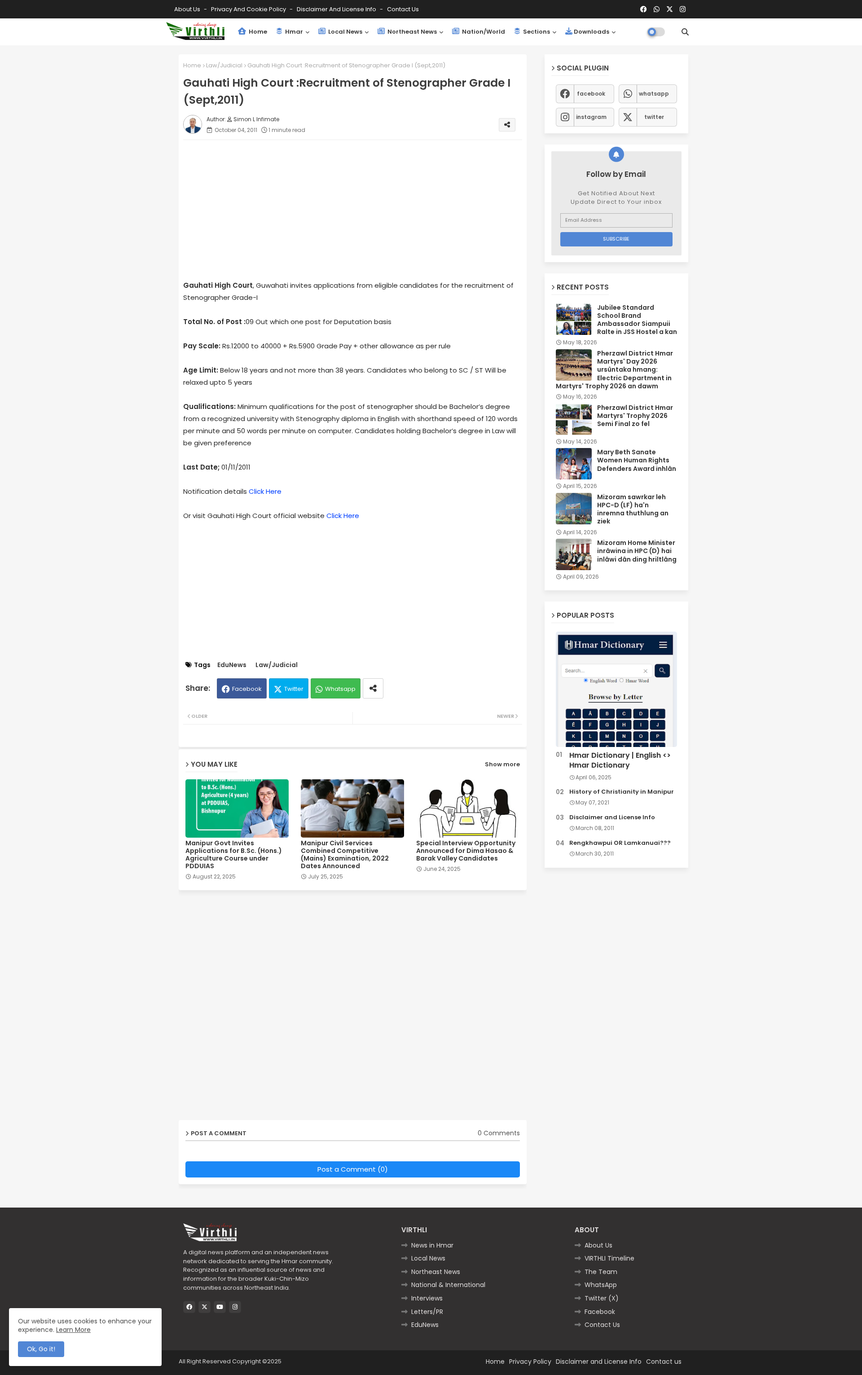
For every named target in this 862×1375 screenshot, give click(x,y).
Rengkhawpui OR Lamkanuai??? (620, 843)
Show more (502, 764)
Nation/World (483, 31)
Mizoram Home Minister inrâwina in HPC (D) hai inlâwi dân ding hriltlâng (637, 551)
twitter (654, 117)
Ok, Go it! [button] (41, 1348)
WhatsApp (601, 1284)
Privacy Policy (530, 1361)
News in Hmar (432, 1245)
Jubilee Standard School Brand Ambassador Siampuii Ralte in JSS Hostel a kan (637, 319)
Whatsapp (340, 689)
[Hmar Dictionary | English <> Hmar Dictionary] (616, 689)
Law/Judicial (224, 65)
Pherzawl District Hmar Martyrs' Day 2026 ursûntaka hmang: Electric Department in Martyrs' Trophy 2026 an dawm (614, 369)
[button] (685, 32)
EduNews (231, 665)
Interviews (427, 1298)
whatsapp (654, 93)
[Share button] (373, 688)
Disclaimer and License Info (337, 9)
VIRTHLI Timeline (609, 1258)
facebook (591, 93)
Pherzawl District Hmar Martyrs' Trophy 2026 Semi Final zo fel (635, 416)
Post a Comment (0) (352, 1169)
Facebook (247, 689)
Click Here (265, 491)
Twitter (293, 689)
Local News (344, 31)
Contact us (403, 9)
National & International (448, 1284)
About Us (188, 9)
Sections (536, 31)
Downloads (591, 31)
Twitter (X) (602, 1298)
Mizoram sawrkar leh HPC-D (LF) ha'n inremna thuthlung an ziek (632, 509)
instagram (591, 117)
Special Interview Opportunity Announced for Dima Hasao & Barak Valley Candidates (465, 850)
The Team (601, 1271)
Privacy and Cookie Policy (249, 9)
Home (257, 31)
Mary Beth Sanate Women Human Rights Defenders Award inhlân (636, 460)
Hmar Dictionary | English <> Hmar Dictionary (620, 760)
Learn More (73, 1329)
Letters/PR (427, 1311)
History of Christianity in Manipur (621, 792)
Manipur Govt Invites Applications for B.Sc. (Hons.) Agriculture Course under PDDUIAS (233, 854)
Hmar (293, 31)
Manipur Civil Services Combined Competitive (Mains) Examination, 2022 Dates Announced (345, 854)
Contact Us (602, 1324)
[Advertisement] (361, 209)
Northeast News (411, 31)
